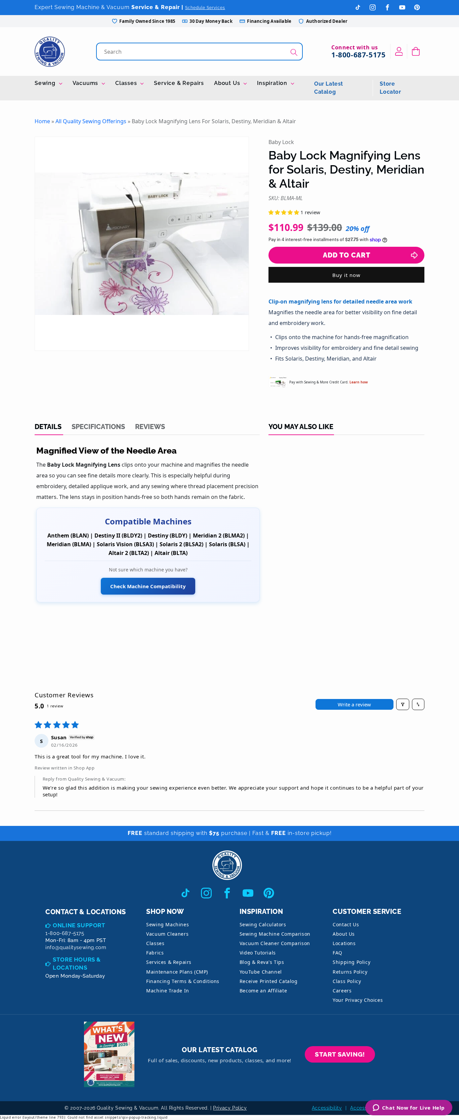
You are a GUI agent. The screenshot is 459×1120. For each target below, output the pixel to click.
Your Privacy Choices (358, 1000)
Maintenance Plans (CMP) (177, 972)
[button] (416, 51)
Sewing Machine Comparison (275, 934)
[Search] (294, 52)
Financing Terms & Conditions (182, 981)
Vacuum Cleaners (167, 934)
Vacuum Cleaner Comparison (275, 943)
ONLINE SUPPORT (79, 925)
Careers (342, 990)
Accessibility (327, 1108)
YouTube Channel (261, 972)
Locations (344, 943)
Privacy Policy (230, 1108)
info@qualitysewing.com (75, 947)
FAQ (337, 952)
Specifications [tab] (98, 426)
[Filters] (403, 704)
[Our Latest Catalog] (109, 1054)
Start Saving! (340, 1054)
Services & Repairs (169, 962)
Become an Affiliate (263, 990)
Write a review (354, 704)
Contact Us (346, 924)
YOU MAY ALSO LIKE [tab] (300, 426)
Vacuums (86, 83)
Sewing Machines (167, 924)
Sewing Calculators (263, 924)
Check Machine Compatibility (148, 586)
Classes (126, 83)
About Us (228, 83)
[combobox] (200, 51)
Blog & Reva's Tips (262, 962)
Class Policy (347, 981)
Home (42, 121)
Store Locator (390, 88)
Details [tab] (48, 426)
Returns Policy (350, 972)
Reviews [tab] (150, 426)
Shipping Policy (351, 962)
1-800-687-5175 (358, 54)
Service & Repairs (179, 83)
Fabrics (155, 952)
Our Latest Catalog (328, 88)
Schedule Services (205, 7)
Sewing (46, 83)
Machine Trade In (167, 990)
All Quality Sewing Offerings (90, 121)
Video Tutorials (258, 952)
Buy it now (346, 275)
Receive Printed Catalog (269, 981)
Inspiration (273, 83)
